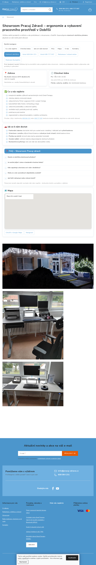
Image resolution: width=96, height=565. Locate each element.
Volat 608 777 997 (47, 54)
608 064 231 (64, 9)
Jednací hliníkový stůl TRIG (34, 532)
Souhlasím (72, 558)
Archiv (31, 545)
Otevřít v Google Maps (14, 233)
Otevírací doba (25, 49)
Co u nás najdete (11, 49)
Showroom (5, 515)
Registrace (88, 2)
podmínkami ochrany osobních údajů (49, 458)
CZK (63, 2)
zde (61, 558)
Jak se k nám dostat (41, 49)
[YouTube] (57, 488)
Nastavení (23, 562)
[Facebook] (52, 488)
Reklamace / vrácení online (67, 54)
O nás (67, 49)
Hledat (50, 9)
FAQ (52, 49)
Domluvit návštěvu (12, 54)
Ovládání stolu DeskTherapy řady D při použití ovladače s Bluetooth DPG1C (35, 520)
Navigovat (29, 233)
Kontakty (75, 49)
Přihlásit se (70, 453)
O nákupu (5, 2)
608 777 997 (74, 9)
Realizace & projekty (13, 60)
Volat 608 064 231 (29, 54)
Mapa (60, 49)
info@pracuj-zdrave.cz (49, 2)
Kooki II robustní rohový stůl (35, 527)
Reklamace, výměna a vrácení (21, 2)
